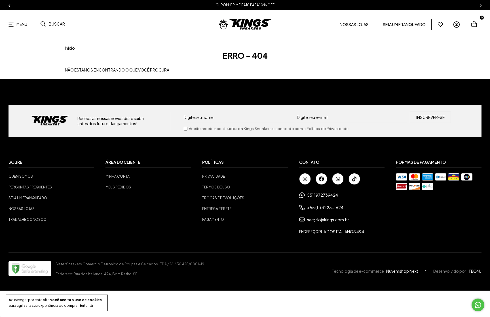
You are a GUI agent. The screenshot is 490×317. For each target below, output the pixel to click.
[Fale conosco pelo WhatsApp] (478, 305)
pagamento (213, 219)
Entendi (86, 305)
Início (70, 48)
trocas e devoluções (223, 198)
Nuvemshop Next (402, 271)
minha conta (117, 176)
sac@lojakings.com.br (328, 219)
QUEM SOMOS (21, 176)
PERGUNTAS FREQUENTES (30, 187)
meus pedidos (118, 187)
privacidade (213, 176)
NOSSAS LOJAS (354, 24)
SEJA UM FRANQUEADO (404, 24)
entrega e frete (216, 209)
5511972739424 (322, 195)
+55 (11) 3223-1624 (325, 207)
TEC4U (474, 271)
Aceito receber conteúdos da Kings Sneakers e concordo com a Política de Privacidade (269, 129)
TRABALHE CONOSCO (28, 219)
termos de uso (216, 187)
